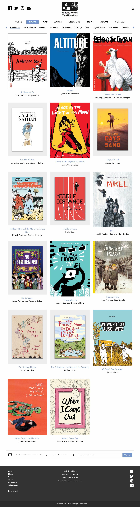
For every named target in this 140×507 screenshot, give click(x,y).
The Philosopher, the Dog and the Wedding (70, 367)
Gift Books (54, 28)
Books (32, 22)
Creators (74, 22)
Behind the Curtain (112, 95)
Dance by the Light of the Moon (70, 162)
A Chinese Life (27, 93)
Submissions (13, 485)
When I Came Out (70, 438)
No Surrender (27, 298)
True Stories (15, 28)
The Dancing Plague (27, 367)
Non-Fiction (113, 28)
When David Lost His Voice (27, 438)
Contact (120, 22)
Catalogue (12, 483)
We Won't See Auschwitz (112, 369)
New (87, 28)
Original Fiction (99, 28)
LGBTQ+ (78, 28)
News (90, 22)
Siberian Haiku (112, 297)
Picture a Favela (70, 300)
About (104, 22)
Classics (125, 28)
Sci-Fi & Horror (30, 28)
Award (58, 22)
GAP (45, 22)
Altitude (70, 91)
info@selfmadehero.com (71, 481)
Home (18, 22)
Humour (42, 28)
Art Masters (66, 28)
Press (10, 477)
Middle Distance (70, 229)
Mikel (112, 231)
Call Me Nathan (27, 160)
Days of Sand (113, 160)
